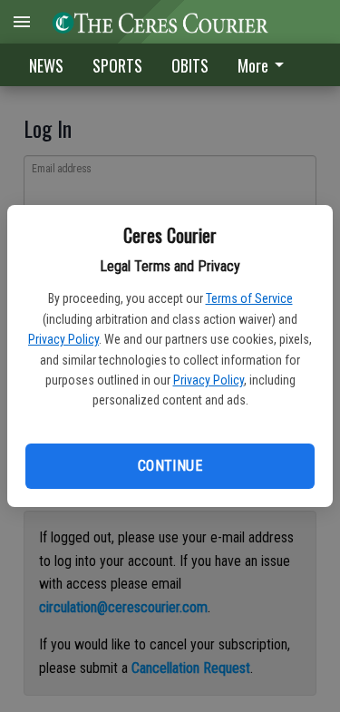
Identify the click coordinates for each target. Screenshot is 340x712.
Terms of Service (249, 298)
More (253, 65)
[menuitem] (265, 65)
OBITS (190, 65)
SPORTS (117, 65)
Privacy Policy (63, 339)
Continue (170, 465)
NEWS (46, 65)
